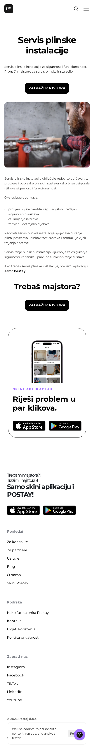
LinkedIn (15, 692)
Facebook (15, 675)
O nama (14, 575)
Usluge (13, 558)
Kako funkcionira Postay (28, 613)
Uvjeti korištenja (21, 629)
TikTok (12, 683)
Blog (11, 567)
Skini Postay (17, 583)
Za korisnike (17, 542)
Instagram (16, 667)
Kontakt (14, 621)
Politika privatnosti (23, 637)
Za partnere (17, 550)
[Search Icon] (76, 8)
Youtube (14, 700)
